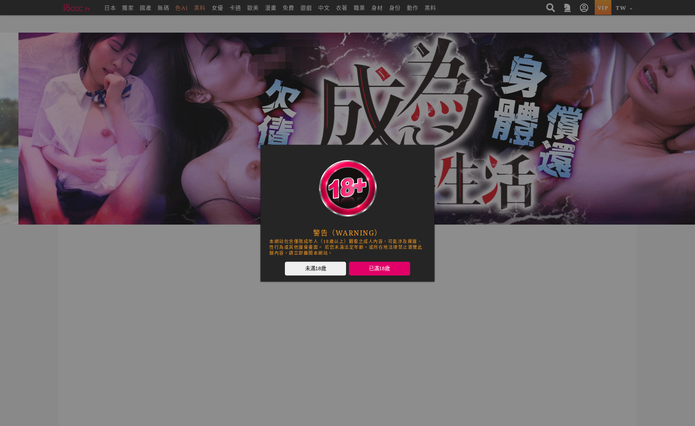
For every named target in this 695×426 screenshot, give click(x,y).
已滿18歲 (379, 268)
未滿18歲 (315, 268)
